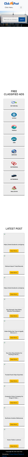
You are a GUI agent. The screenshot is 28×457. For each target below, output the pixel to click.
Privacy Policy (13, 454)
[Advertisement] (14, 45)
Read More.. (14, 251)
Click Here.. (9, 7)
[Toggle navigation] (21, 7)
